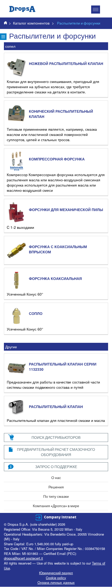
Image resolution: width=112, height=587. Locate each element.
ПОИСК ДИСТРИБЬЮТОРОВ (56, 437)
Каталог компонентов (31, 23)
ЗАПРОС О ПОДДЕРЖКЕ (56, 466)
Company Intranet (60, 517)
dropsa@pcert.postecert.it (23, 558)
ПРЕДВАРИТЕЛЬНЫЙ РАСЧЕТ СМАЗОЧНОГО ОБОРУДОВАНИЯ (56, 452)
